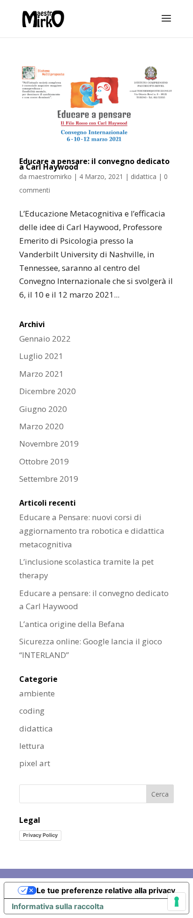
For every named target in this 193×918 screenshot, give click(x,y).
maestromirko (50, 176)
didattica (143, 176)
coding (32, 710)
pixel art (34, 763)
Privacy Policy (40, 835)
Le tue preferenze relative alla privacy (106, 890)
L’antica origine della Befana (72, 624)
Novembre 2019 (49, 443)
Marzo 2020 (41, 426)
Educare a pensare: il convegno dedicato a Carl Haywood (94, 164)
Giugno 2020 (43, 408)
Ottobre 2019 (44, 461)
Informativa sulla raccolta (58, 906)
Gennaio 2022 (45, 338)
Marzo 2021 (41, 373)
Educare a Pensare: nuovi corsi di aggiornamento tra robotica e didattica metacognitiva (91, 531)
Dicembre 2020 (47, 391)
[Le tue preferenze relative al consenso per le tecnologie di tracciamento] (177, 902)
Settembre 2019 (48, 478)
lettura (32, 745)
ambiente (37, 693)
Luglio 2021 (41, 356)
